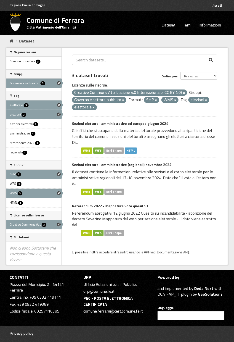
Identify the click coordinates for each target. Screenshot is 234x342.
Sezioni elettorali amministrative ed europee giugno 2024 (120, 123)
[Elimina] (184, 93)
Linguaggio (165, 307)
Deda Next (203, 288)
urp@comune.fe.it (98, 291)
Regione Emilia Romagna (27, 5)
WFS (98, 150)
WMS (86, 150)
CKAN (165, 283)
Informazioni (210, 25)
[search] (211, 60)
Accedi (217, 5)
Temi (187, 25)
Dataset (169, 25)
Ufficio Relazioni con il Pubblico (110, 284)
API (146, 252)
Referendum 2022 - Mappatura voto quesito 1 (110, 206)
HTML (131, 150)
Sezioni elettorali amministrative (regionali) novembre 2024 (121, 164)
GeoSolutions (210, 294)
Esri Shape (114, 150)
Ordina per (169, 76)
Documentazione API (172, 252)
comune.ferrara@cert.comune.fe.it (113, 311)
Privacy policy (21, 333)
